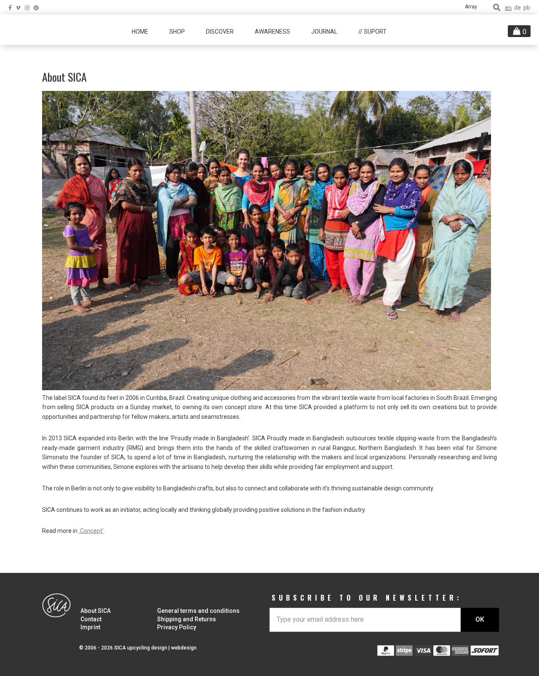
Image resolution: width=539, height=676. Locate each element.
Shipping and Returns (186, 619)
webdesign (184, 648)
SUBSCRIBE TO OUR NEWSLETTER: (367, 597)
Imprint (90, 627)
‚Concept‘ (91, 530)
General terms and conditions (198, 610)
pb (526, 7)
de (517, 7)
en (508, 7)
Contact (90, 619)
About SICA (95, 610)
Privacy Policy (176, 627)
